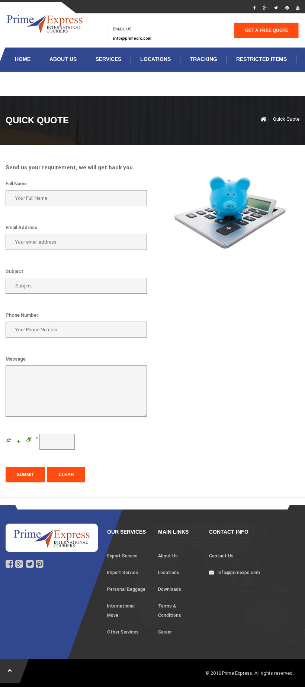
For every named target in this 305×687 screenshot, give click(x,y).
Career (165, 632)
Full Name (16, 183)
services (108, 59)
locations (155, 59)
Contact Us (221, 556)
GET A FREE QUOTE (266, 30)
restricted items (261, 59)
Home (22, 59)
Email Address (21, 227)
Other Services (123, 632)
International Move (121, 610)
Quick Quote (286, 119)
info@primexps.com (239, 572)
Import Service (122, 572)
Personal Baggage (126, 589)
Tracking (203, 59)
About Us (63, 59)
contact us (32, 83)
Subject (14, 271)
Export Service (122, 556)
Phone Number (22, 315)
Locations (168, 572)
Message (16, 359)
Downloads (169, 589)
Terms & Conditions (169, 610)
